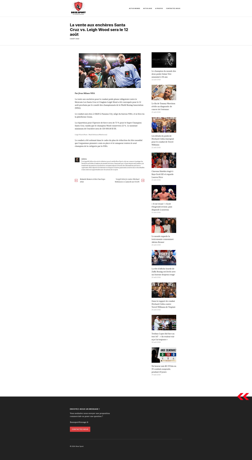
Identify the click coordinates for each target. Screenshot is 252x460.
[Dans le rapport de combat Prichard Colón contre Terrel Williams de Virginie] (164, 296)
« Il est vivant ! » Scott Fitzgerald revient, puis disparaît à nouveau (162, 207)
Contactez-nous (173, 8)
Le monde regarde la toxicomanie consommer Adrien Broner (163, 239)
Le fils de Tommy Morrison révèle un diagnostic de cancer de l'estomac (163, 106)
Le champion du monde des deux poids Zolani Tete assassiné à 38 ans (164, 74)
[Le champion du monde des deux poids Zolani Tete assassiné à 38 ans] (164, 66)
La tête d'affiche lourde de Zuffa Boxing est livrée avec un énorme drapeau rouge (164, 271)
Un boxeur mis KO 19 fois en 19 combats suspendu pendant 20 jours (164, 369)
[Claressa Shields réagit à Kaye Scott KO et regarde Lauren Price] (164, 166)
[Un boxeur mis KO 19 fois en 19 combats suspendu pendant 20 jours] (164, 361)
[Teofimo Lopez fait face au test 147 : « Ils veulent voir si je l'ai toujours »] (164, 329)
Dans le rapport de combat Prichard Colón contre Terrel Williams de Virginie (163, 304)
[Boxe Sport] (78, 8)
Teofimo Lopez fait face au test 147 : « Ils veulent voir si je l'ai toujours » (163, 336)
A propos (159, 8)
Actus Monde (134, 8)
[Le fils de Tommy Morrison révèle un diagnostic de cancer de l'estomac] (164, 98)
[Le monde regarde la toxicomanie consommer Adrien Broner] (164, 231)
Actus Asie (147, 8)
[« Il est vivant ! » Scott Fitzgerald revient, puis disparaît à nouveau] (164, 199)
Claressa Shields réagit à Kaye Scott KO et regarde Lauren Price (162, 174)
